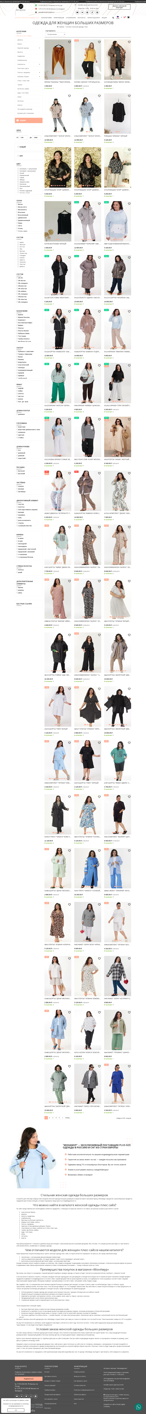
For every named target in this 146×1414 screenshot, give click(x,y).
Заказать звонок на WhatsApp (119, 7)
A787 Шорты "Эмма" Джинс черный (117, 783)
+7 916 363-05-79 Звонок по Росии (26, 1385)
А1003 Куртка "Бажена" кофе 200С (87, 513)
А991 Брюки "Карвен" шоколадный (87, 405)
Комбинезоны (22, 60)
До (31, 137)
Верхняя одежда (23, 48)
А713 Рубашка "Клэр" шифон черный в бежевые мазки (117, 190)
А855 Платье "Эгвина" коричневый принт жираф (57, 944)
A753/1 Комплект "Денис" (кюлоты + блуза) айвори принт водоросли (117, 513)
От (17, 137)
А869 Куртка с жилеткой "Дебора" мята (57, 1106)
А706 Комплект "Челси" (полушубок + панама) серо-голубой (87, 136)
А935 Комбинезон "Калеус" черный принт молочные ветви (87, 621)
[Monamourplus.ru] (24, 7)
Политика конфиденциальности (84, 1390)
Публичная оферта (80, 1394)
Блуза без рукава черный (55, 244)
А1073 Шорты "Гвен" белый (56, 729)
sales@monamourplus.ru (46, 12)
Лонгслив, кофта (23, 68)
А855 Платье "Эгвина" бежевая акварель (87, 998)
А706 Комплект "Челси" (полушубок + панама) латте (57, 136)
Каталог (47, 1372)
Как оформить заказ (51, 1399)
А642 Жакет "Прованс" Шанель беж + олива (117, 1052)
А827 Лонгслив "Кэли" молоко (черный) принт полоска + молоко (87, 459)
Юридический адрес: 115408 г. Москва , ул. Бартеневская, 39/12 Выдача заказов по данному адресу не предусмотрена (116, 1397)
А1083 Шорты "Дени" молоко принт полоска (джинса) (57, 1052)
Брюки (19, 44)
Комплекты (21, 64)
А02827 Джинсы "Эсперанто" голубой (57, 513)
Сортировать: (50, 31)
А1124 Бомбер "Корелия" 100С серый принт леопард (87, 244)
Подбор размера (49, 1390)
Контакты (81, 17)
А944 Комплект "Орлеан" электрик (117, 1106)
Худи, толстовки (23, 93)
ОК (16, 1410)
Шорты (19, 105)
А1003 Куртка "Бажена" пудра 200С (87, 352)
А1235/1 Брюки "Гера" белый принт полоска (117, 405)
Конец (67, 1118)
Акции (104, 17)
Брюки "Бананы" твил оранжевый (57, 82)
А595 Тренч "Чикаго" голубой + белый (87, 891)
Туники (19, 85)
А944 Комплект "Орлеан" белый (117, 945)
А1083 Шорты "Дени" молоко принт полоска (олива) (57, 891)
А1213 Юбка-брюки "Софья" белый (57, 459)
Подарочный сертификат (52, 1394)
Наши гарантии (79, 1399)
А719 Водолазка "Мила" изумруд (117, 82)
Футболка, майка (23, 89)
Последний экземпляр (24, 109)
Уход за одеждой (49, 1385)
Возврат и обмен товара (52, 1381)
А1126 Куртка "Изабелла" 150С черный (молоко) (57, 352)
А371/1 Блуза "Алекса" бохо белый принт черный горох (87, 1052)
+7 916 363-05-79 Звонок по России (50, 5)
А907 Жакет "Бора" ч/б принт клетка (117, 998)
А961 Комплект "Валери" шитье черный (117, 837)
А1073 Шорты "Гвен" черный (86, 783)
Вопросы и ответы (80, 1376)
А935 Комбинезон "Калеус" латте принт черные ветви (87, 567)
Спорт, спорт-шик (23, 81)
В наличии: (48, 88)
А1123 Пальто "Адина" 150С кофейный (87, 298)
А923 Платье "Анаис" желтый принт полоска (117, 459)
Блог (75, 1403)
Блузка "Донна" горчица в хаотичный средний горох (87, 82)
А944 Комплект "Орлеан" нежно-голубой (57, 783)
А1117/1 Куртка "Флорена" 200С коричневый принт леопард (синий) (117, 298)
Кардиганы (21, 56)
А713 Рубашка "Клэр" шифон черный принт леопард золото (87, 190)
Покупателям (46, 17)
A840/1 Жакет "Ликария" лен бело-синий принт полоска (117, 891)
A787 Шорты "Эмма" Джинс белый (57, 567)
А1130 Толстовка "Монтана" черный (57, 298)
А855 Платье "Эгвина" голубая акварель (87, 837)
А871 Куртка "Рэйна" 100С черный (57, 675)
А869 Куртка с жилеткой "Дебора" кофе (117, 675)
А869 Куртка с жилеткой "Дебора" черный (117, 729)
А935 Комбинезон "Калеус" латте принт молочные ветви (117, 567)
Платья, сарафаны (23, 72)
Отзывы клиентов (80, 1385)
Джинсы (20, 40)
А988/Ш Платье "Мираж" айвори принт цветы (57, 621)
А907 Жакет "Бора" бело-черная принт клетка (87, 944)
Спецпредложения (50, 1403)
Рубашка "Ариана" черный (115, 136)
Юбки (19, 97)
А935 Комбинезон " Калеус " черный (87, 675)
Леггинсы (20, 101)
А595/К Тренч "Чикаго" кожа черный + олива (57, 837)
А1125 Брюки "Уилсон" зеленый (57, 405)
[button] (56, 77)
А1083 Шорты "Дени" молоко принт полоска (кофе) (57, 998)
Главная (61, 27)
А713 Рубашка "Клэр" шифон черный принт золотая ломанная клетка (57, 190)
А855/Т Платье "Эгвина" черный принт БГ (87, 729)
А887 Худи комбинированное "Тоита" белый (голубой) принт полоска (117, 244)
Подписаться (28, 1379)
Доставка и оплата (50, 1376)
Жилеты (20, 52)
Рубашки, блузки (23, 76)
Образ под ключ (93, 17)
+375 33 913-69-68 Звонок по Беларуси (51, 9)
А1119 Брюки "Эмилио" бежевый (117, 352)
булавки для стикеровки (25, 113)
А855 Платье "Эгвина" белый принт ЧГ (117, 621)
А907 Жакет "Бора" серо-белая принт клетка (87, 1106)
